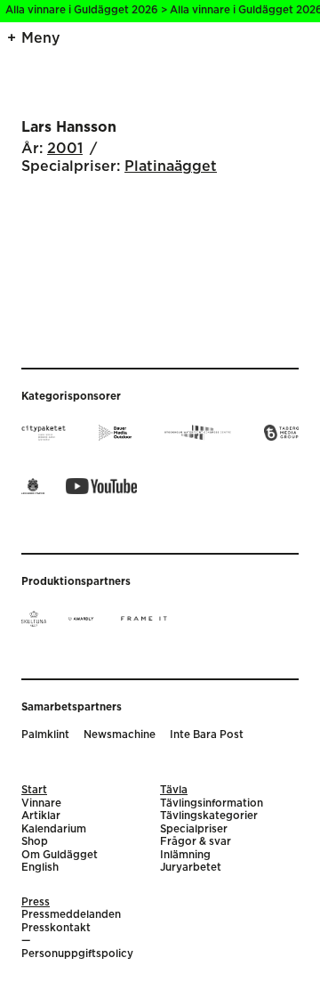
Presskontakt (56, 928)
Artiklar (40, 816)
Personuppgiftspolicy (77, 954)
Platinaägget (170, 166)
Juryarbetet (190, 867)
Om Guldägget (59, 855)
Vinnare (41, 803)
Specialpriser (194, 829)
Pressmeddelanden (71, 915)
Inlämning (185, 855)
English (40, 867)
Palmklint (45, 735)
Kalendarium (53, 829)
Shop (34, 842)
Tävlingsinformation (211, 803)
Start (34, 790)
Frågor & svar (195, 842)
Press (35, 902)
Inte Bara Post (207, 735)
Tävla (174, 790)
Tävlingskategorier (209, 816)
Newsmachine (120, 735)
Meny (40, 38)
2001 (65, 149)
